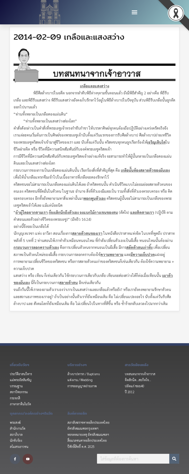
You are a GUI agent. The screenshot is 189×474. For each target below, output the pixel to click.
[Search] (174, 459)
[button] (134, 12)
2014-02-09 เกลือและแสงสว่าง (69, 37)
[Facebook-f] (15, 459)
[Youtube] (28, 459)
